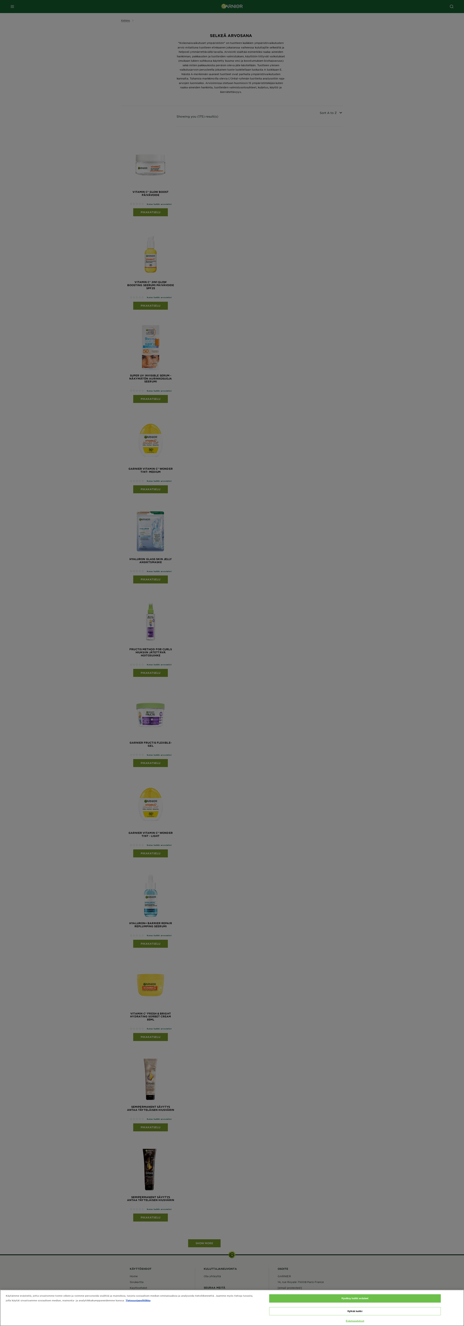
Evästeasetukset (355, 1321)
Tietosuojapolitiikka (138, 1300)
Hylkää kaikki (354, 1311)
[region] (232, 1308)
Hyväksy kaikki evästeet (354, 1298)
